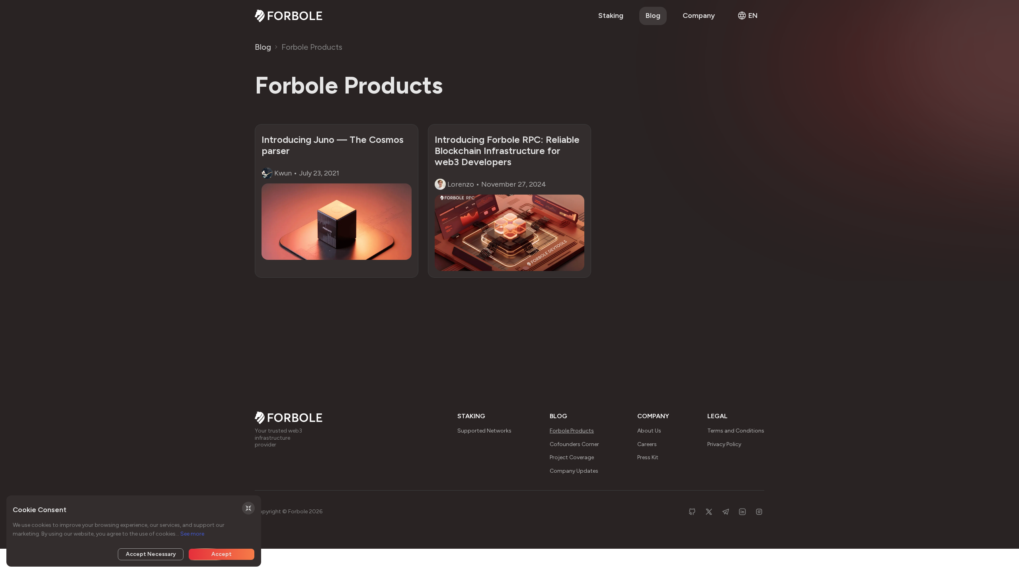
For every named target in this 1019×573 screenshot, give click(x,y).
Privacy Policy (724, 444)
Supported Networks (484, 430)
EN (753, 15)
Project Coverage (572, 457)
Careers (647, 444)
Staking (610, 15)
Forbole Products (311, 47)
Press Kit (647, 457)
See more (192, 533)
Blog (653, 15)
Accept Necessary (151, 554)
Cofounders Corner (574, 444)
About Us (649, 430)
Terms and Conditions (735, 430)
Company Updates (574, 471)
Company (699, 15)
